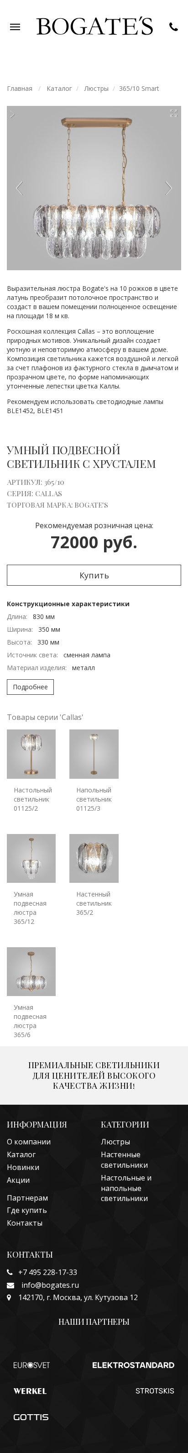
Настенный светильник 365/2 (94, 903)
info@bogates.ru (46, 1285)
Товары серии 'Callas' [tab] (45, 717)
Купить (94, 575)
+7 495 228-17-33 (45, 1272)
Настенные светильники (124, 1159)
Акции (18, 1180)
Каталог (21, 1154)
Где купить (27, 1210)
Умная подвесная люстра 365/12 (30, 908)
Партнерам (27, 1198)
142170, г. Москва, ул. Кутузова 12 (74, 1297)
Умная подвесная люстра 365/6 (30, 1021)
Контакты (24, 1223)
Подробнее (30, 686)
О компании (29, 1142)
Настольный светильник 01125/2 (33, 799)
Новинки (23, 1167)
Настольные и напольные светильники (126, 1188)
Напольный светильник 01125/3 (94, 799)
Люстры (115, 1142)
